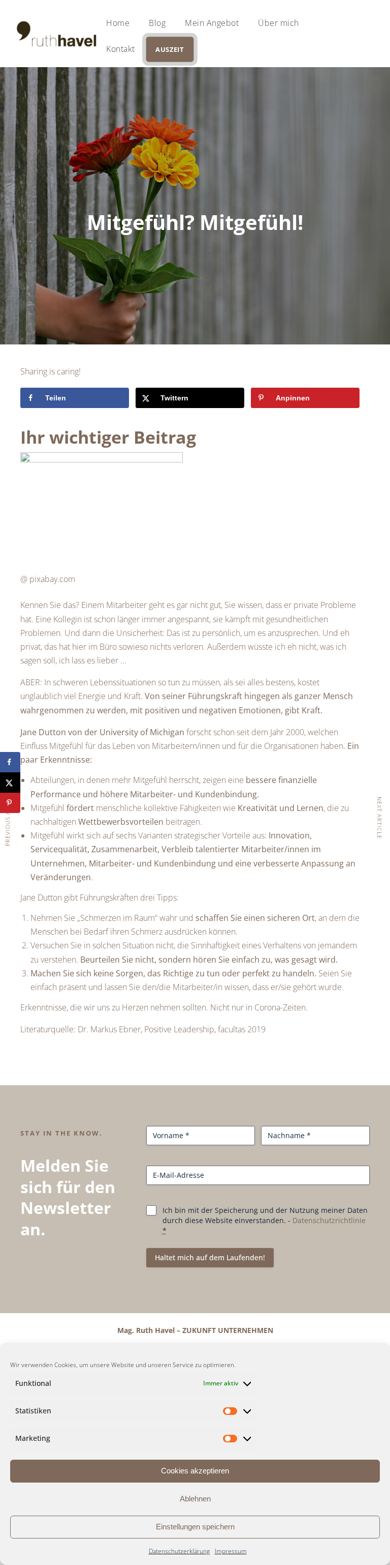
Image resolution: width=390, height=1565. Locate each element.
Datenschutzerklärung (179, 1551)
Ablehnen (195, 1498)
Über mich (278, 22)
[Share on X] (10, 782)
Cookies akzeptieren (195, 1470)
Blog (157, 22)
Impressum (231, 1551)
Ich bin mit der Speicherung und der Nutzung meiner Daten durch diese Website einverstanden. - (265, 1220)
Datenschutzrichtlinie (329, 1220)
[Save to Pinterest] (10, 803)
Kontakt (120, 48)
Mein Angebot (212, 22)
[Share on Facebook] (10, 762)
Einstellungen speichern (195, 1526)
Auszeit (169, 49)
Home (117, 22)
